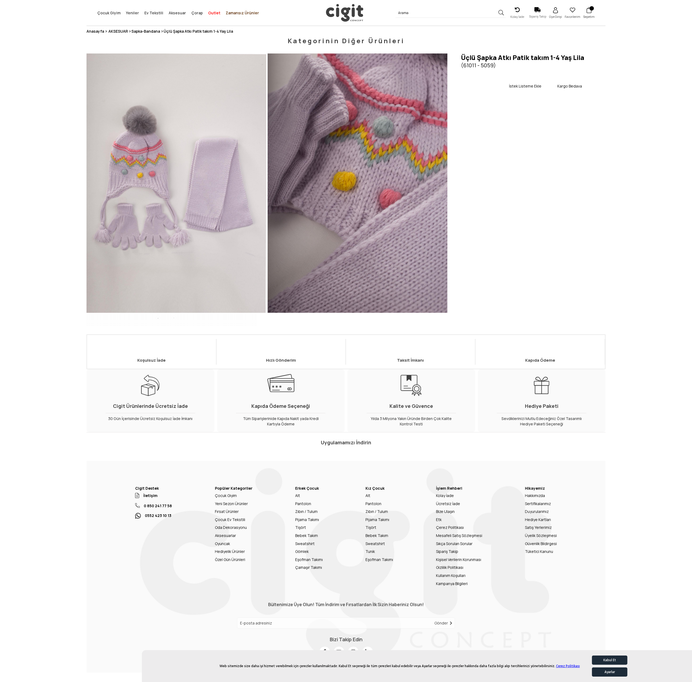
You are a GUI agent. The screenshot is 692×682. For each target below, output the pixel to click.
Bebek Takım (306, 535)
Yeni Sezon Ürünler (231, 503)
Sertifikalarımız (538, 503)
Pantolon (303, 503)
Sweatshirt (305, 543)
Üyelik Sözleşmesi (541, 535)
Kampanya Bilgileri (452, 583)
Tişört (300, 527)
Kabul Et (609, 660)
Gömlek (302, 551)
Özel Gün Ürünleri (230, 559)
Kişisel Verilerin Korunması (458, 559)
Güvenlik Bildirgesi (541, 543)
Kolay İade (445, 495)
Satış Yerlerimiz (538, 527)
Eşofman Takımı (309, 559)
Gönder (441, 623)
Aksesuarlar (225, 535)
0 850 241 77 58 (158, 505)
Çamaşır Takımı (308, 567)
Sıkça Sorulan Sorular (454, 543)
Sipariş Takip (447, 551)
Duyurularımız (537, 511)
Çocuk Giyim (226, 495)
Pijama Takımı (307, 519)
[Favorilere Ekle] (485, 86)
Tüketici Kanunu (539, 551)
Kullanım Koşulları (450, 575)
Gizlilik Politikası (449, 567)
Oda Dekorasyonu (231, 527)
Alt (297, 495)
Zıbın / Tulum (306, 511)
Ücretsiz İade (448, 503)
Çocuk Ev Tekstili (230, 519)
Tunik (370, 551)
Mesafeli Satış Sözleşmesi (459, 535)
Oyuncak (222, 543)
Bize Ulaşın (445, 511)
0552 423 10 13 (158, 515)
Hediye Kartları (538, 519)
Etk (439, 519)
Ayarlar (609, 672)
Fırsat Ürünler (227, 511)
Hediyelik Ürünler (230, 551)
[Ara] (501, 13)
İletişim (150, 495)
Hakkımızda (535, 495)
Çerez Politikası (568, 666)
